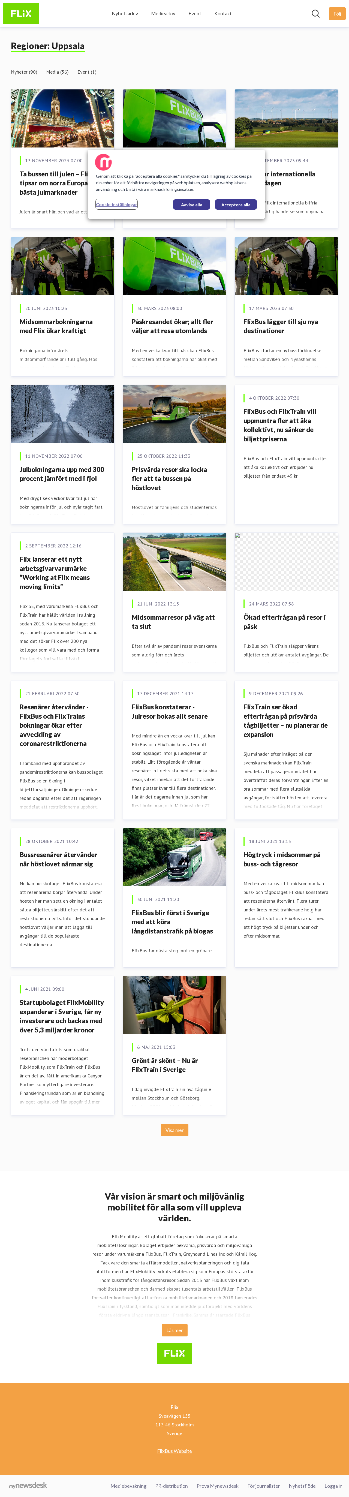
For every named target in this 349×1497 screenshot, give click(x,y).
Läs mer (174, 1330)
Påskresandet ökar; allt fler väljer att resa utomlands (172, 326)
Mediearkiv (163, 13)
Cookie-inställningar (116, 204)
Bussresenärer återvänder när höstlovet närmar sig (58, 859)
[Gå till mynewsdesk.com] (28, 1486)
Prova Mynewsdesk (218, 1486)
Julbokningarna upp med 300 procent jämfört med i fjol (62, 474)
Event (194, 13)
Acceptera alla (236, 204)
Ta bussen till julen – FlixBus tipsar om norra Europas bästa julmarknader (61, 183)
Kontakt (223, 13)
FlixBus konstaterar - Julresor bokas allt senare (170, 711)
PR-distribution (171, 1486)
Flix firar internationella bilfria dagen (279, 178)
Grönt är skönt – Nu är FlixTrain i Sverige (165, 1065)
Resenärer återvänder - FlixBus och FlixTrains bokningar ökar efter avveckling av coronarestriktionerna (54, 725)
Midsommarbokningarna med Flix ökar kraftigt (56, 326)
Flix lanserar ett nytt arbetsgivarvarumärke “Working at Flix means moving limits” (55, 573)
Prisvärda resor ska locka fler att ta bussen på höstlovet (169, 478)
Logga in (333, 1486)
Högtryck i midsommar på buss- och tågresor (281, 859)
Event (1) (87, 72)
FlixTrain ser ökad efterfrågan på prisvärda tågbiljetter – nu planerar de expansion (285, 720)
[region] (176, 184)
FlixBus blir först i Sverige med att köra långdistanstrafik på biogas (172, 922)
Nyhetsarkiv (125, 13)
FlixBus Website (174, 1451)
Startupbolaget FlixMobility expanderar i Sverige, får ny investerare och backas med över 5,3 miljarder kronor (62, 1016)
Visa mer (175, 1130)
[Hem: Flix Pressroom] (21, 13)
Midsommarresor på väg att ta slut (173, 621)
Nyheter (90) (24, 72)
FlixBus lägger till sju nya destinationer (280, 326)
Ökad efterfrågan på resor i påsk (284, 621)
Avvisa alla (191, 204)
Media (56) (57, 72)
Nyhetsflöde (302, 1486)
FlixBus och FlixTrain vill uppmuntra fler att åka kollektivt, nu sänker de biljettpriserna (279, 425)
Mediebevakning (128, 1486)
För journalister (263, 1486)
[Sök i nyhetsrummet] (315, 13)
